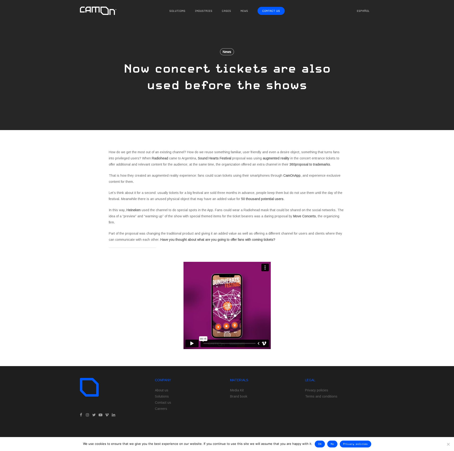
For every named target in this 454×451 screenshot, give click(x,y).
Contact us (163, 402)
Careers (161, 409)
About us (161, 390)
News (227, 52)
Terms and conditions (321, 396)
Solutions (162, 396)
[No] (448, 444)
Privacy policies (316, 390)
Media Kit (237, 390)
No (332, 444)
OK (320, 444)
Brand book (238, 396)
